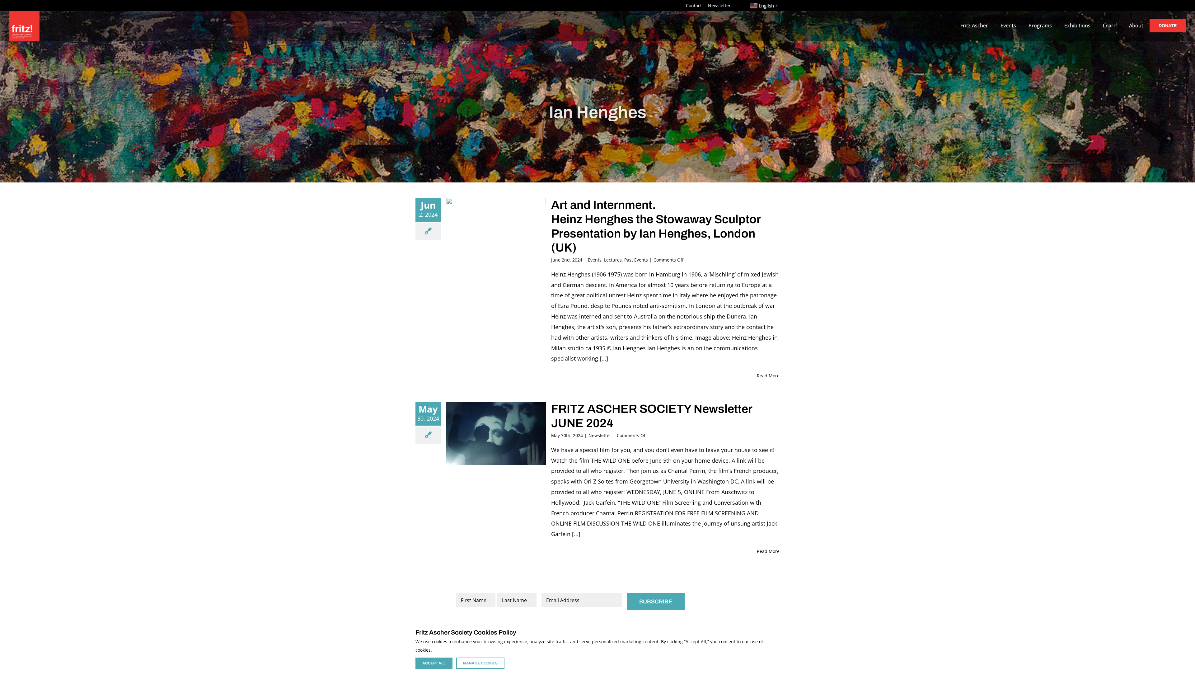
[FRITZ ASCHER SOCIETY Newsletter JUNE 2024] (496, 433)
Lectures (613, 260)
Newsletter (599, 435)
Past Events (636, 260)
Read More (768, 376)
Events (595, 260)
